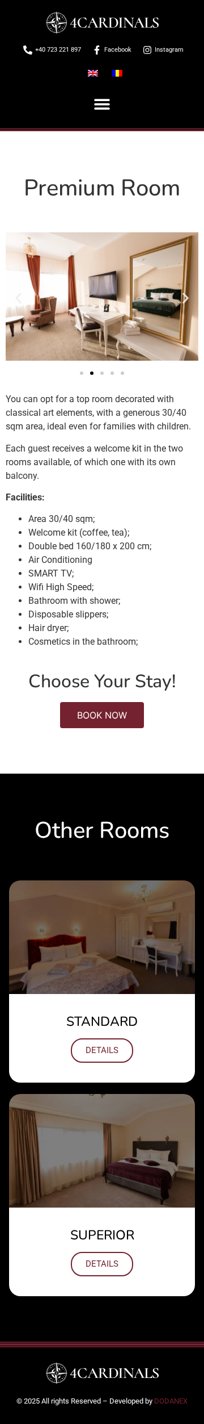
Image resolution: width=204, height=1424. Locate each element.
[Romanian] (117, 73)
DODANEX (171, 1401)
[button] (102, 104)
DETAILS (102, 1050)
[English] (94, 73)
